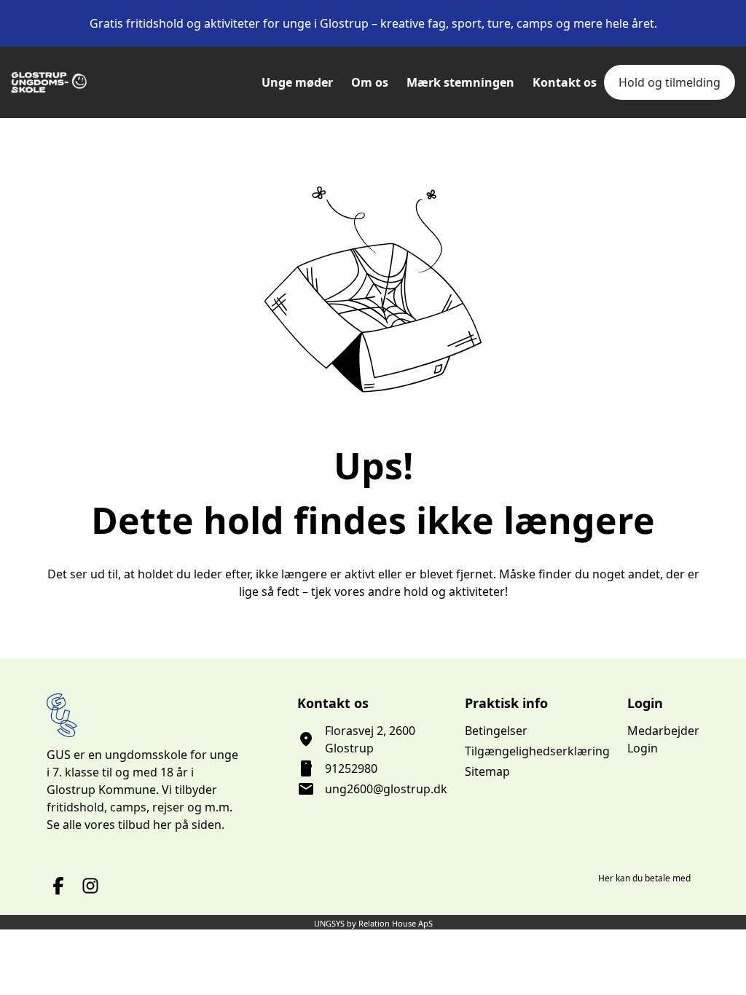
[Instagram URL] (90, 885)
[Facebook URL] (58, 885)
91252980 (351, 768)
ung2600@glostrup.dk (386, 789)
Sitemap (487, 771)
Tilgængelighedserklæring (537, 751)
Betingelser (496, 731)
